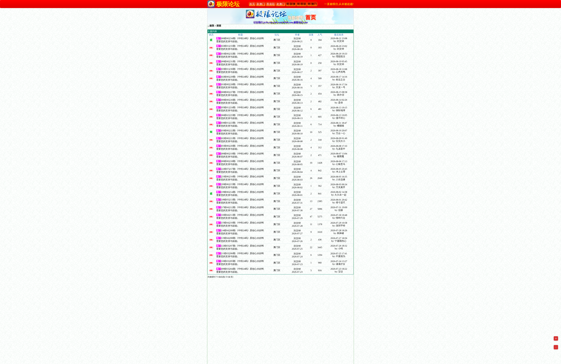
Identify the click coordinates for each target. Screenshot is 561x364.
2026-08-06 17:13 (338, 161)
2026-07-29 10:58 (338, 223)
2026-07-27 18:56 (338, 238)
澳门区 (276, 40)
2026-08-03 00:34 (338, 184)
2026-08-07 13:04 (338, 153)
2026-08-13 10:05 (338, 115)
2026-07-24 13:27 (338, 261)
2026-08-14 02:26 (338, 100)
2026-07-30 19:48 (338, 215)
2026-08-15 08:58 (338, 92)
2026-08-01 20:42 (338, 200)
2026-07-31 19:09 (338, 207)
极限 (211, 25)
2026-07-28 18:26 (338, 230)
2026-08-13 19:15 (338, 107)
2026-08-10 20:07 (338, 130)
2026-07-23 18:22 (338, 269)
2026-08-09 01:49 (338, 138)
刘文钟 (297, 38)
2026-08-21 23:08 (338, 38)
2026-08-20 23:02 (338, 46)
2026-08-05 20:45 (338, 169)
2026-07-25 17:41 (338, 253)
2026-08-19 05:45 (338, 61)
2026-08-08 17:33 (338, 146)
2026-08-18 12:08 (338, 69)
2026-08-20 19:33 (338, 53)
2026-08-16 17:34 (338, 84)
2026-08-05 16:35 (338, 176)
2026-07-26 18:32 (338, 246)
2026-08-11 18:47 (338, 123)
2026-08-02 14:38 (338, 192)
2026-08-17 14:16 (338, 77)
